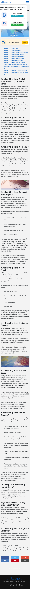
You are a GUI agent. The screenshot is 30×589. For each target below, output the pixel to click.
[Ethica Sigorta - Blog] (6, 2)
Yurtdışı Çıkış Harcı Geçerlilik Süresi (14, 62)
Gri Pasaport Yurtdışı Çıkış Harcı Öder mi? (16, 64)
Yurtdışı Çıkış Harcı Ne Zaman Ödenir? (15, 56)
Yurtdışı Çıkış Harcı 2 (11, 48)
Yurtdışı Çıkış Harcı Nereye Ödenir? (14, 54)
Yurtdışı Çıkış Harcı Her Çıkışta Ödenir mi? (16, 70)
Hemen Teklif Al (17, 16)
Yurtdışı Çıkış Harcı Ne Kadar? (12, 50)
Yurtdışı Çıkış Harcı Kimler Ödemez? (14, 60)
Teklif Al (25, 42)
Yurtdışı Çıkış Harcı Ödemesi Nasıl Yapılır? (16, 52)
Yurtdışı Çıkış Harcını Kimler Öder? (14, 58)
